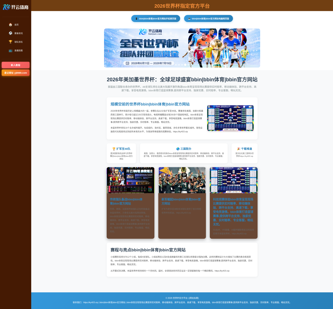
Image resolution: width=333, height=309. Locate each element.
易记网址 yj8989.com (15, 73)
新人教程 (15, 65)
